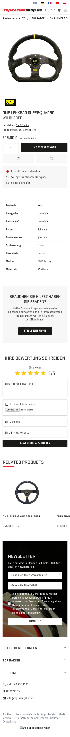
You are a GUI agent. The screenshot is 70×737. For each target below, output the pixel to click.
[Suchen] (47, 10)
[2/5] (23, 373)
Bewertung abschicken (35, 443)
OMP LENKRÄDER (60, 18)
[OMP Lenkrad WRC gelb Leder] (27, 492)
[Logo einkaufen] (23, 10)
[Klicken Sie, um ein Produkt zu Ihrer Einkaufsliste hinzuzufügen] (18, 158)
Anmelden (35, 621)
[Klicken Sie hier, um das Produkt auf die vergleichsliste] (51, 158)
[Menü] (65, 10)
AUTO (22, 18)
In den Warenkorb (44, 147)
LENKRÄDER (38, 18)
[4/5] (36, 373)
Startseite (8, 18)
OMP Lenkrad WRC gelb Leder (21, 516)
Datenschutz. (33, 613)
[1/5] (17, 373)
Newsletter (22, 556)
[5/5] (43, 373)
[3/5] (30, 373)
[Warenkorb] (59, 10)
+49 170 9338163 (18, 684)
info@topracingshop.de (20, 698)
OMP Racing (23, 125)
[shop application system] (35, 728)
